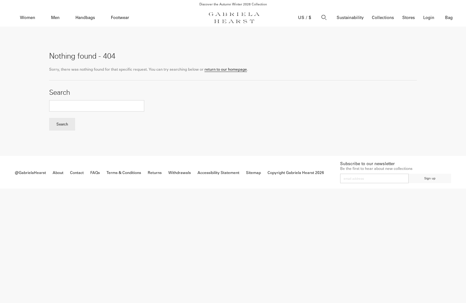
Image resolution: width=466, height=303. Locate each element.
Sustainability (350, 17)
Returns (155, 173)
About (58, 173)
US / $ (304, 17)
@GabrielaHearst (30, 173)
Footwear (120, 17)
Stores (408, 17)
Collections (383, 17)
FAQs (95, 173)
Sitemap (253, 173)
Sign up (430, 178)
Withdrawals (179, 173)
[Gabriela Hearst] (234, 18)
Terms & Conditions (124, 173)
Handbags (85, 17)
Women (27, 17)
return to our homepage (225, 69)
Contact (77, 173)
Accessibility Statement (218, 173)
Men (55, 17)
